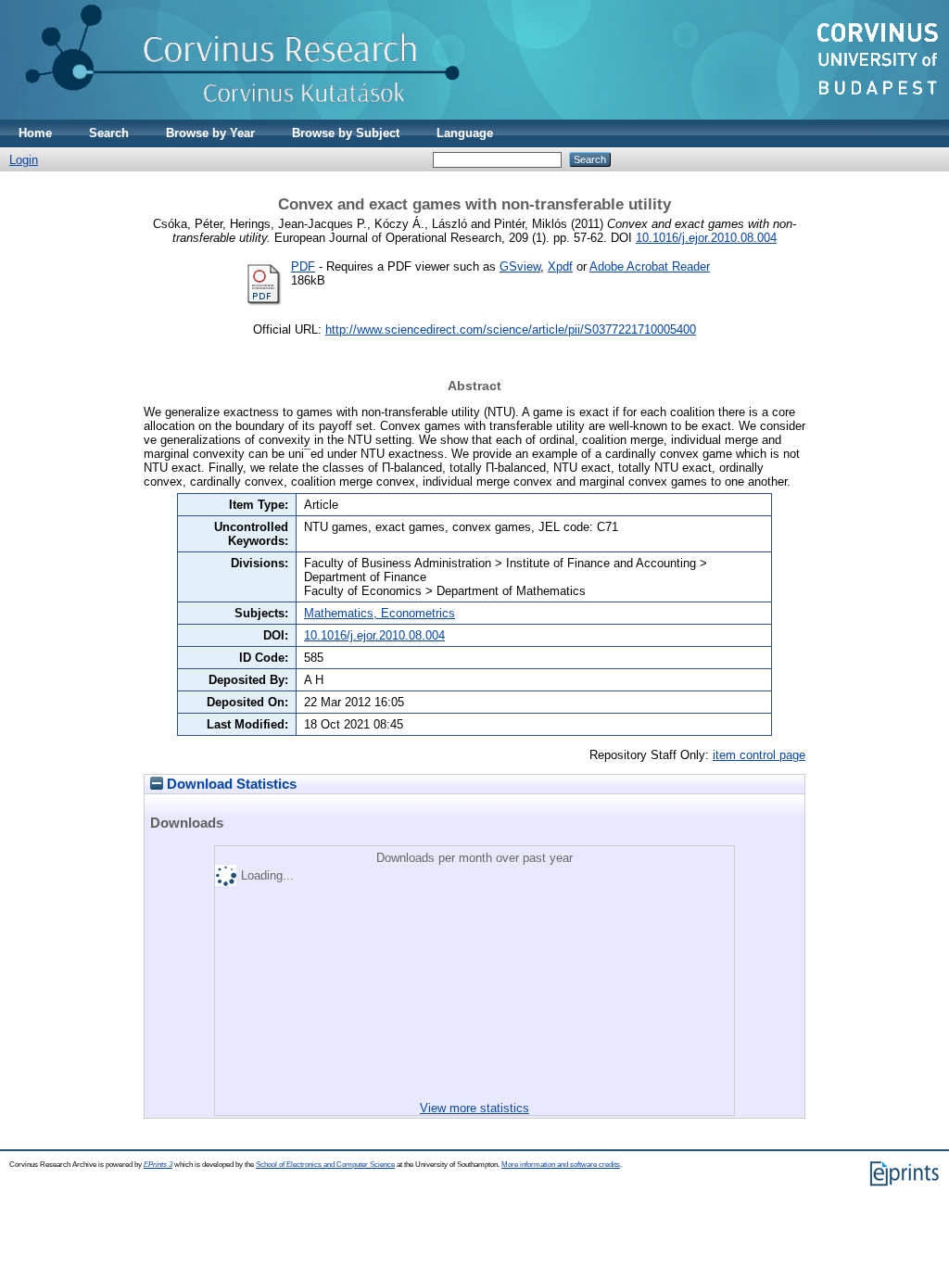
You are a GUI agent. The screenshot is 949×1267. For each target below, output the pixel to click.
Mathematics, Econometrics (379, 613)
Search (109, 133)
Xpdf (560, 266)
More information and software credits (560, 1164)
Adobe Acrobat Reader (649, 266)
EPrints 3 (158, 1164)
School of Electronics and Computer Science (325, 1164)
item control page (759, 755)
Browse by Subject (345, 133)
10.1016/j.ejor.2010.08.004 (706, 238)
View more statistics (474, 1108)
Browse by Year (210, 133)
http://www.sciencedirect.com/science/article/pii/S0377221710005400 (510, 329)
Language (465, 133)
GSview (520, 266)
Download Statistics (230, 784)
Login (23, 160)
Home (35, 133)
